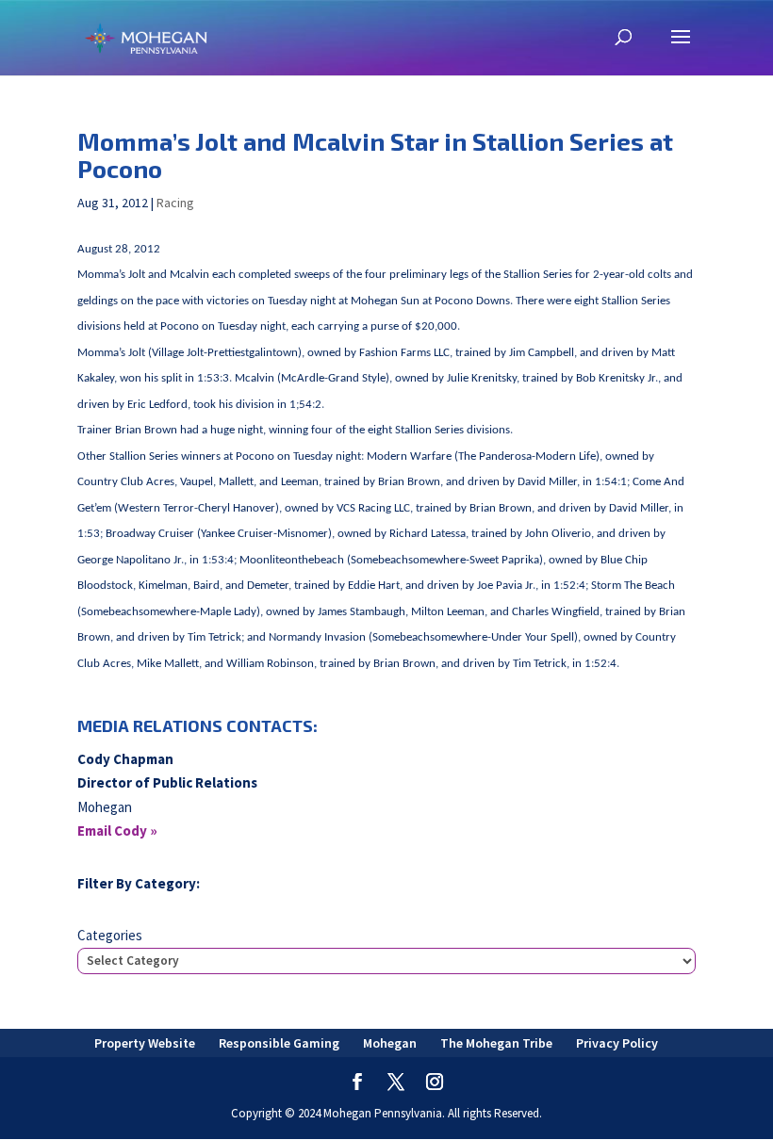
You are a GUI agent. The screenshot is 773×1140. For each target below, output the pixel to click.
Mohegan (390, 1042)
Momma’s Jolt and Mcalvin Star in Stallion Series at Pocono (375, 154)
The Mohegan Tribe (496, 1042)
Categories (109, 935)
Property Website (144, 1042)
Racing (175, 202)
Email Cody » (117, 830)
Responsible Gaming (279, 1042)
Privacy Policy (617, 1042)
